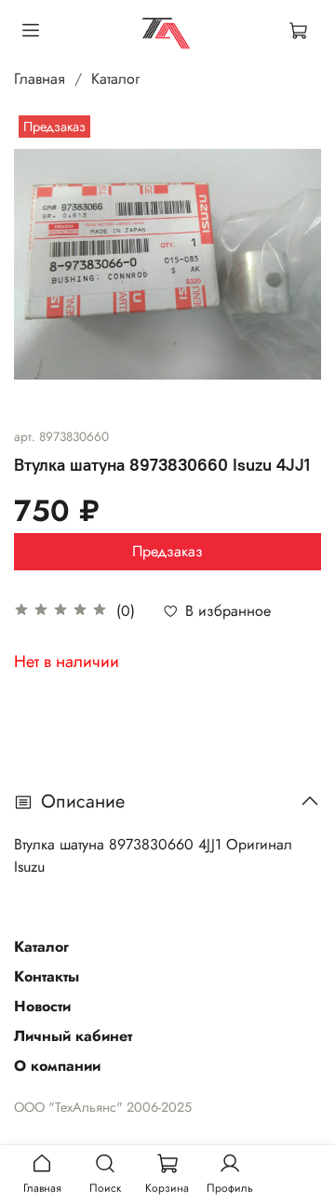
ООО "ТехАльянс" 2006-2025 (103, 1107)
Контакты (46, 976)
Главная (39, 78)
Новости (42, 1006)
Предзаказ (167, 551)
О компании (57, 1065)
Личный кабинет (73, 1036)
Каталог (115, 78)
